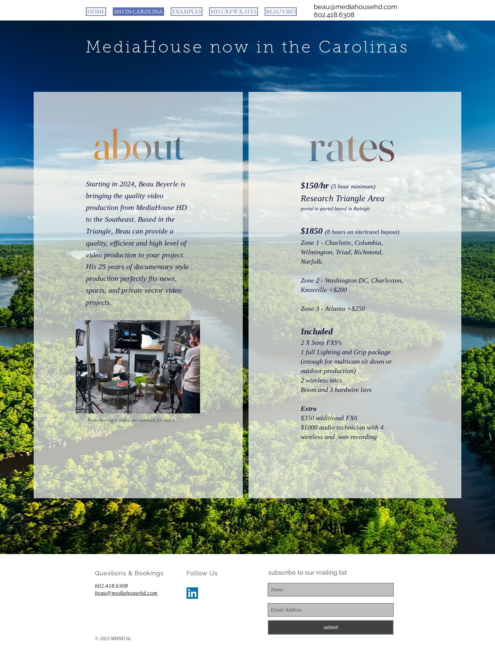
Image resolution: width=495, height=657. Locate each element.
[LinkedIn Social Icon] (192, 593)
